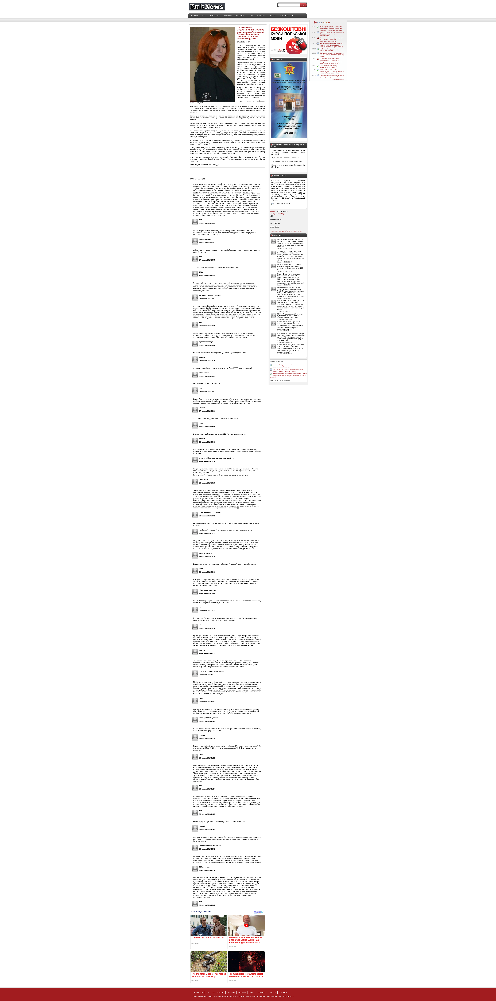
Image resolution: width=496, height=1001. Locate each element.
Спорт (250, 16)
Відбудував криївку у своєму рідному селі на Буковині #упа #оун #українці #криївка (332, 54)
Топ (203, 16)
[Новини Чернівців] (320, 24)
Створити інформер (337, 79)
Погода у (277, 214)
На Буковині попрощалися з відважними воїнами (329, 49)
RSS (294, 16)
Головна (194, 16)
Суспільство (214, 16)
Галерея (272, 16)
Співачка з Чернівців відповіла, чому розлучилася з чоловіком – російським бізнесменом (332, 39)
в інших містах (296, 231)
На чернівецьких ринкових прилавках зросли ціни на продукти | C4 (332, 76)
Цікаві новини (276, 361)
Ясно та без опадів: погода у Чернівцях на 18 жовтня (329, 66)
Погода (272, 211)
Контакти (284, 16)
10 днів (287, 231)
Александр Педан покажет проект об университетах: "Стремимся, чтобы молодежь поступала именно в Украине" (288, 376)
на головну (198, 992)
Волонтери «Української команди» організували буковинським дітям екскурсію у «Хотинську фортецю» (331, 28)
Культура (240, 16)
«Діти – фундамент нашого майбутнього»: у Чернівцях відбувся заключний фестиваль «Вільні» (332, 71)
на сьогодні (274, 231)
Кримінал (261, 16)
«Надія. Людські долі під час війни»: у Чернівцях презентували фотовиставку (332, 34)
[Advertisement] (220, 171)
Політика (228, 16)
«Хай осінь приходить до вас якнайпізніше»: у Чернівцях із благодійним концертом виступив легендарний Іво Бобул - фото (331, 61)
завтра (281, 231)
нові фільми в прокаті (280, 381)
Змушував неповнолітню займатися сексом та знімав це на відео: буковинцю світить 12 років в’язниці (331, 45)
